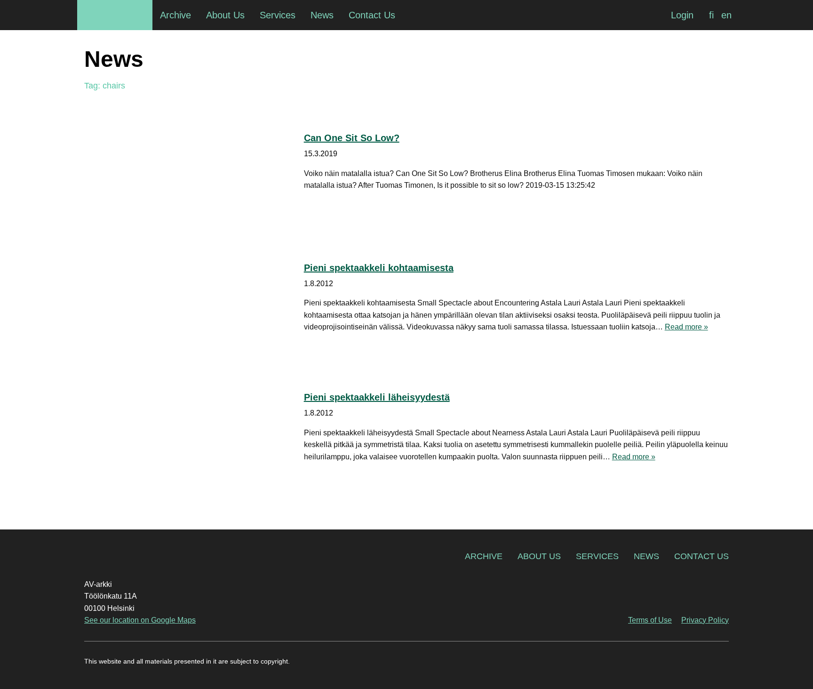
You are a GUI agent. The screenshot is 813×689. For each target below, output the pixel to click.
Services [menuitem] (277, 15)
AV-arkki (114, 15)
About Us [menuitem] (225, 15)
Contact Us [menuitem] (372, 15)
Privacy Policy (705, 620)
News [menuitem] (322, 15)
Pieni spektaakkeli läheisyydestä (377, 397)
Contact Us (701, 556)
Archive (483, 556)
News (646, 556)
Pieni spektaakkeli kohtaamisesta (379, 268)
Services (597, 556)
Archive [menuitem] (175, 15)
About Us (539, 556)
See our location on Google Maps (140, 620)
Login (682, 15)
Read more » (686, 327)
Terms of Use (650, 620)
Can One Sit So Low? (351, 138)
